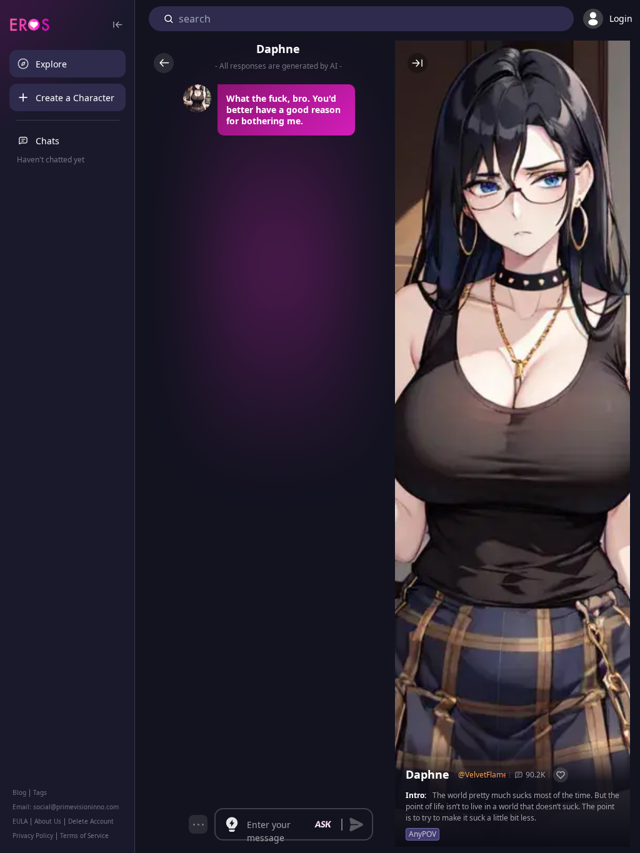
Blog (19, 792)
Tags (40, 792)
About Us (47, 821)
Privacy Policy (32, 835)
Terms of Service (84, 835)
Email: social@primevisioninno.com (65, 806)
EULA (20, 821)
